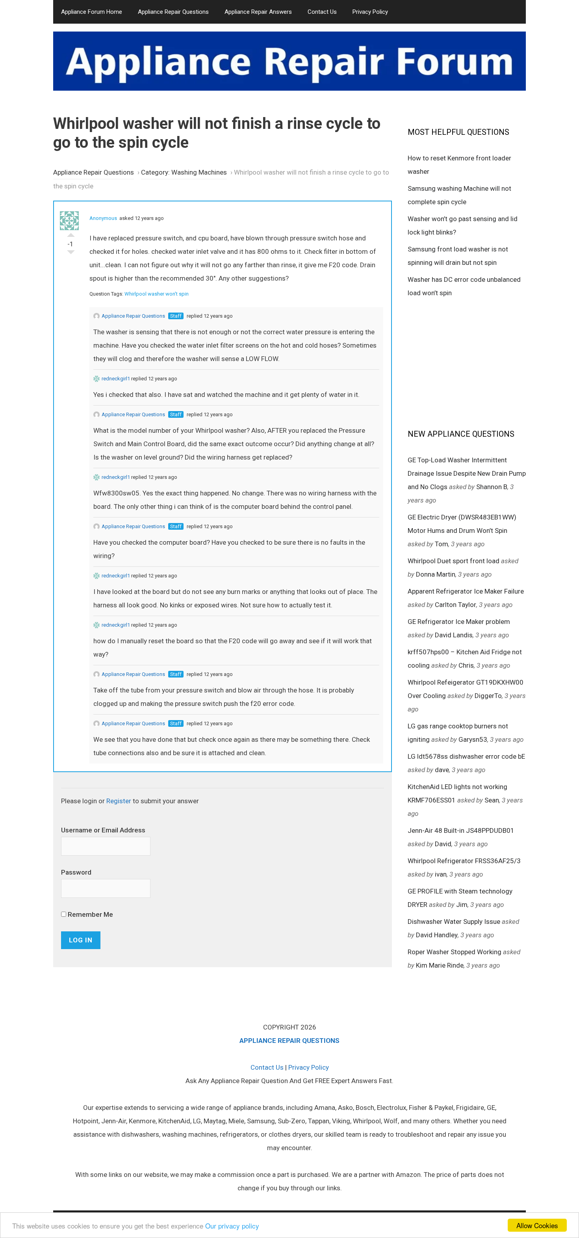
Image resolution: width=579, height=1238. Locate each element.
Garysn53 (472, 739)
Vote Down (71, 254)
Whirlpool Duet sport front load (453, 561)
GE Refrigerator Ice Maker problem (459, 622)
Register (118, 801)
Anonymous (103, 218)
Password (76, 872)
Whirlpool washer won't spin (156, 294)
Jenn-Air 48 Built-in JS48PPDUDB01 (461, 830)
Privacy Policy (370, 11)
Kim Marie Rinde (440, 965)
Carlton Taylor (455, 605)
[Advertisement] (467, 362)
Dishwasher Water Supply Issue (454, 921)
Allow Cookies (537, 1225)
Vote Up (71, 233)
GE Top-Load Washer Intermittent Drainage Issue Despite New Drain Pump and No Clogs (467, 473)
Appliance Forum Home (91, 11)
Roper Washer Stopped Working (454, 952)
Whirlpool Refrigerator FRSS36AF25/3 (464, 861)
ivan (441, 874)
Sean (491, 800)
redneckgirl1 (116, 379)
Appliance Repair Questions (173, 11)
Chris (466, 665)
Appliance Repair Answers (258, 11)
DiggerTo (488, 696)
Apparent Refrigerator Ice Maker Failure (466, 591)
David (443, 844)
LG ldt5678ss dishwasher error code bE (466, 756)
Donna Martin (435, 574)
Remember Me (89, 914)
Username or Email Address (103, 830)
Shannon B (491, 487)
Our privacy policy (232, 1226)
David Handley (437, 935)
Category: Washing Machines (184, 172)
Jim (462, 904)
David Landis (454, 635)
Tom (441, 544)
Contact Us (322, 11)
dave (442, 770)
